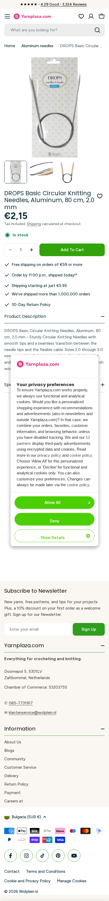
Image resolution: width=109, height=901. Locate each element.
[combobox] (54, 30)
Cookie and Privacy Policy (27, 881)
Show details (52, 537)
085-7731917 (21, 703)
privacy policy (49, 455)
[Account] (91, 16)
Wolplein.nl (28, 891)
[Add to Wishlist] (100, 196)
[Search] (97, 30)
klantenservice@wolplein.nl (32, 712)
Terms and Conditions (45, 871)
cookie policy (81, 455)
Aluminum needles (37, 45)
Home (9, 45)
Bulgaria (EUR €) (26, 817)
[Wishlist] (81, 16)
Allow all (52, 502)
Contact (12, 871)
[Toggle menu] (7, 16)
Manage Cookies (72, 881)
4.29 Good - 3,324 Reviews (63, 4)
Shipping (34, 224)
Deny (54, 521)
